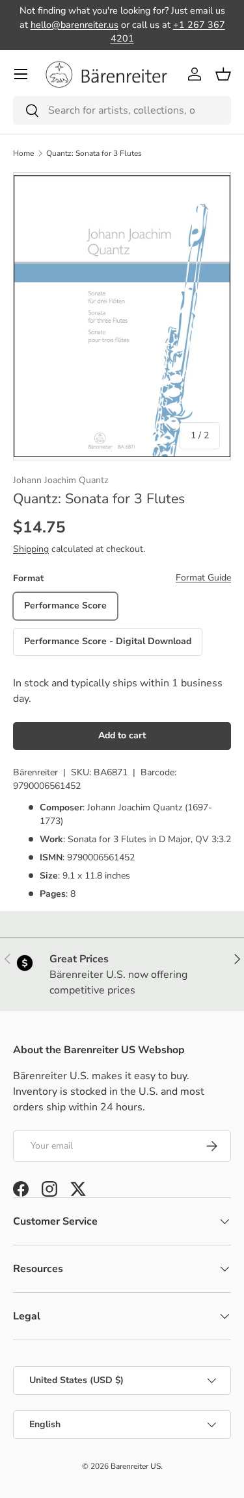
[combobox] (122, 110)
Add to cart (122, 735)
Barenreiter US (136, 1466)
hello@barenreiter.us (74, 24)
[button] (223, 74)
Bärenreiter (35, 772)
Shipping (31, 549)
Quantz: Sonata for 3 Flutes (94, 153)
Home (23, 153)
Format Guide (203, 577)
